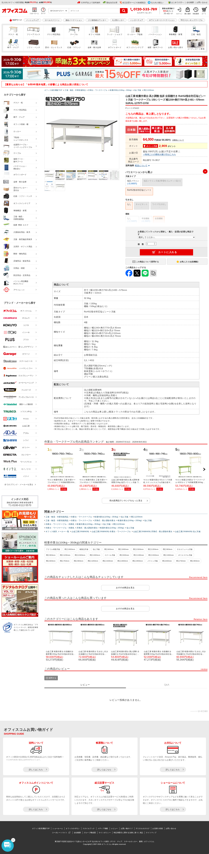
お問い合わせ (201, 2)
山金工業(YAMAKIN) (80, 531)
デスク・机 (13, 34)
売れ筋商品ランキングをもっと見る (125, 500)
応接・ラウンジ (74, 47)
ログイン (179, 14)
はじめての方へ (177, 2)
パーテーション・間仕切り (20, 167)
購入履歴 (188, 14)
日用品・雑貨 (19, 268)
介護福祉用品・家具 (21, 232)
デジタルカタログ (142, 828)
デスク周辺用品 (53, 34)
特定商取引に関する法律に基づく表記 (128, 832)
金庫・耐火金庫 (94, 47)
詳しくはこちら (36, 769)
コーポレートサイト (59, 832)
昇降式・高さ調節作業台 (104, 520)
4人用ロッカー (118, 20)
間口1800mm (70, 549)
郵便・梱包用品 (19, 254)
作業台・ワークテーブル (81, 517)
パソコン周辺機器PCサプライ (20, 282)
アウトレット (19, 290)
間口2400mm (137, 561)
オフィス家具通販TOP (41, 828)
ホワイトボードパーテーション (162, 20)
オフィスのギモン (73, 828)
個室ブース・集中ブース (19, 160)
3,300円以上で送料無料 (90, 3)
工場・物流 (196, 34)
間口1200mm (137, 517)
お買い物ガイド (127, 828)
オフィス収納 (94, 34)
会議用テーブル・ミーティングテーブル (22, 146)
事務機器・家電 (175, 34)
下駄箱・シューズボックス (20, 138)
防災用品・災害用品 (21, 275)
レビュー (114, 828)
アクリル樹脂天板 (53, 549)
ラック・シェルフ (114, 34)
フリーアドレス (33, 34)
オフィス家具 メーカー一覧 (57, 531)
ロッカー (17, 131)
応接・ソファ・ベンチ (22, 196)
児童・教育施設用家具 (22, 239)
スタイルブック (89, 828)
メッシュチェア (32, 20)
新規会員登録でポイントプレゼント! (168, 10)
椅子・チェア (13, 47)
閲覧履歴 (196, 14)
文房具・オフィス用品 (22, 246)
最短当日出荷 (111, 3)
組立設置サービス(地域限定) (134, 3)
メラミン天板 (152, 561)
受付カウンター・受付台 (20, 189)
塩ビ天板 (125, 517)
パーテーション (155, 34)
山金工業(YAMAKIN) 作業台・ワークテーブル (111, 531)
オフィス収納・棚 (20, 124)
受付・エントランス (53, 47)
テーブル (74, 34)
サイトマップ (151, 832)
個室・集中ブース (155, 47)
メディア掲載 (103, 828)
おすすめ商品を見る (125, 587)
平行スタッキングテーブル (192, 20)
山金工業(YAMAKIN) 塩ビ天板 (188, 531)
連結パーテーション (73, 20)
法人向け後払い (157, 3)
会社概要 (190, 2)
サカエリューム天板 (185, 549)
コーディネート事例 (195, 49)
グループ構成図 (90, 832)
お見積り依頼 (157, 828)
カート (204, 14)
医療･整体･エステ (20, 225)
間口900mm (167, 549)
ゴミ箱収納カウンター (97, 20)
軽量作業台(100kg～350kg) (106, 517)
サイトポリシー (105, 832)
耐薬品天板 (84, 549)
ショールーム (57, 828)
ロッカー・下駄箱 (135, 34)
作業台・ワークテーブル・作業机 (60, 524)
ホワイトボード (114, 47)
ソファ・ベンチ (33, 47)
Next (204, 469)
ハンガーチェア (136, 20)
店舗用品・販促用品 (21, 261)
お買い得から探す (175, 47)
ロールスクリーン (52, 20)
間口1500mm (138, 549)
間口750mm (64, 561)
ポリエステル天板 (185, 555)
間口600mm (109, 549)
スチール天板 (110, 555)
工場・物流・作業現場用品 (57, 517)
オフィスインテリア (135, 47)
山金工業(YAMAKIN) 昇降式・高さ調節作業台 (152, 531)
